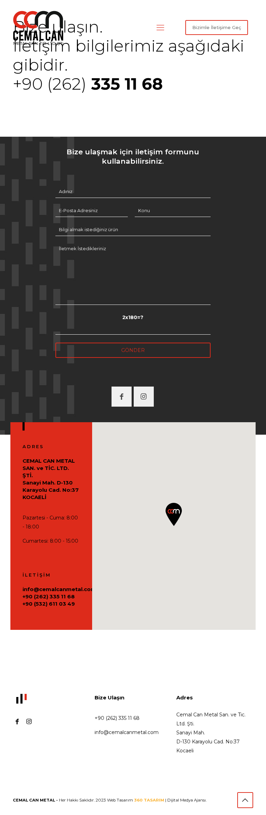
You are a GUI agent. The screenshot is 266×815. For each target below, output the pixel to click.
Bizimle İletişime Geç (216, 27)
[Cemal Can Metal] (38, 27)
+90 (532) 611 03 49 (49, 603)
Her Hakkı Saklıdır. (54, 800)
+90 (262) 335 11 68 (49, 596)
